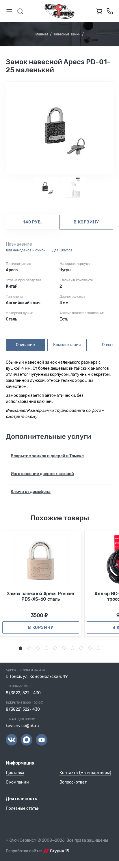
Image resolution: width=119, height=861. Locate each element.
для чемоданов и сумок (25, 250)
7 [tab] (72, 648)
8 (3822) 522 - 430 (23, 693)
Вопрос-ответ (73, 782)
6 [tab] (64, 648)
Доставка (15, 772)
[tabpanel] (59, 127)
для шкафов (62, 250)
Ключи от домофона (31, 491)
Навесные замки (66, 34)
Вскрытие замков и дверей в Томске (47, 456)
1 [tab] (21, 648)
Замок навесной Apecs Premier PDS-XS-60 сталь (41, 596)
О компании (17, 782)
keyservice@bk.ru (22, 725)
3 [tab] (38, 648)
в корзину (86, 222)
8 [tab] (81, 648)
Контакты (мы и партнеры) (85, 772)
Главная (41, 34)
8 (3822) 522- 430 (23, 709)
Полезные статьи (23, 808)
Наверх (104, 846)
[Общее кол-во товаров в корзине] (98, 11)
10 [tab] (99, 648)
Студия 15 (59, 851)
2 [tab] (29, 648)
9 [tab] (90, 648)
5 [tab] (55, 648)
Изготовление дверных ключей (42, 473)
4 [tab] (46, 648)
